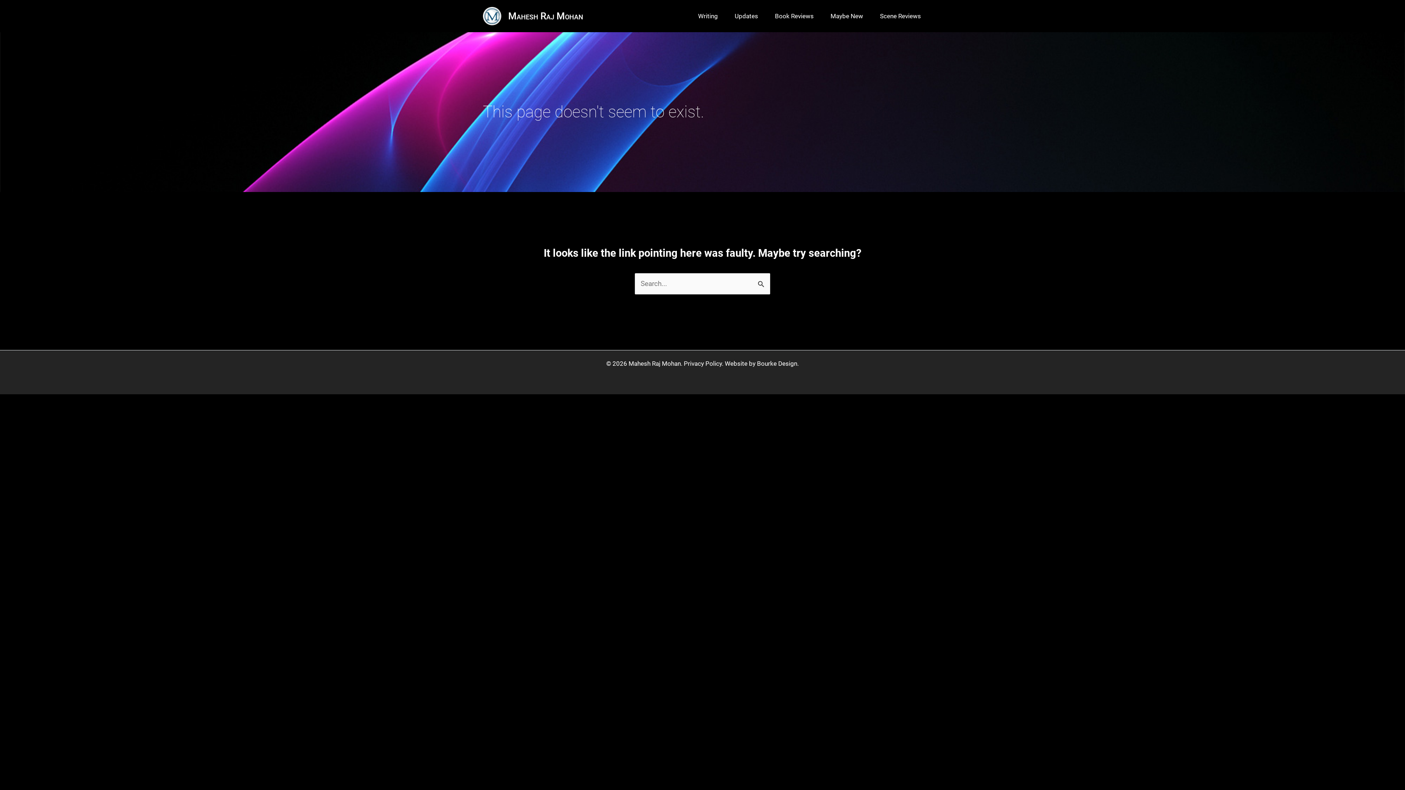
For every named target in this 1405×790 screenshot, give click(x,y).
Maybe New (847, 16)
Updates (746, 16)
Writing (708, 16)
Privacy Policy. (703, 363)
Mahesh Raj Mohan (545, 16)
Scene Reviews (900, 16)
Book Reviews (794, 16)
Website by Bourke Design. (762, 363)
